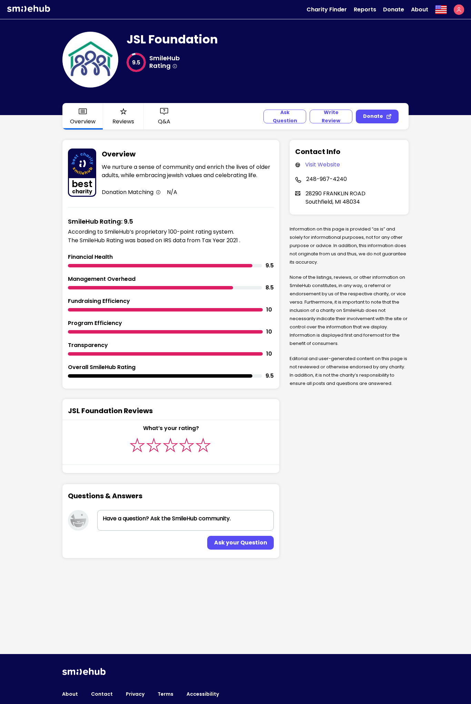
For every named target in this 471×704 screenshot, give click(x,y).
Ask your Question (240, 543)
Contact (102, 694)
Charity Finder (327, 9)
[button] (459, 9)
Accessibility (203, 694)
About (419, 9)
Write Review (331, 116)
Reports (365, 9)
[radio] (137, 445)
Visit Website (322, 165)
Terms (165, 694)
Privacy (135, 694)
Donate (393, 9)
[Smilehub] (28, 10)
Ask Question (285, 116)
